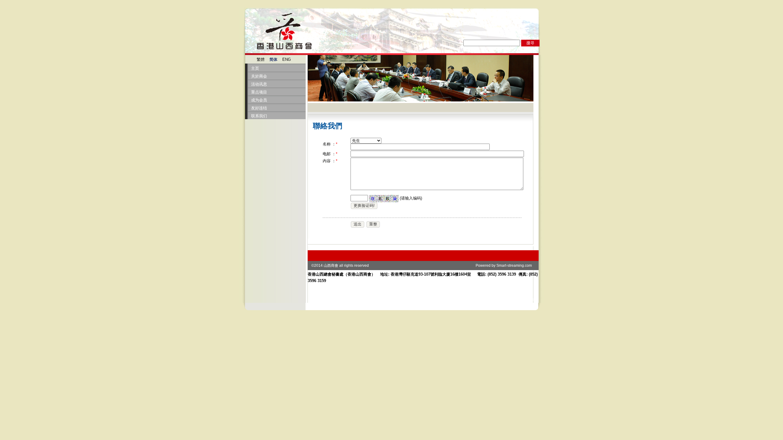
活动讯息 (259, 84)
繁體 (261, 59)
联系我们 (259, 116)
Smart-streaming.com (514, 265)
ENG (286, 59)
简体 (273, 59)
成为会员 (259, 100)
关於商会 (259, 76)
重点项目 (259, 92)
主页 (255, 68)
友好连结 (259, 108)
